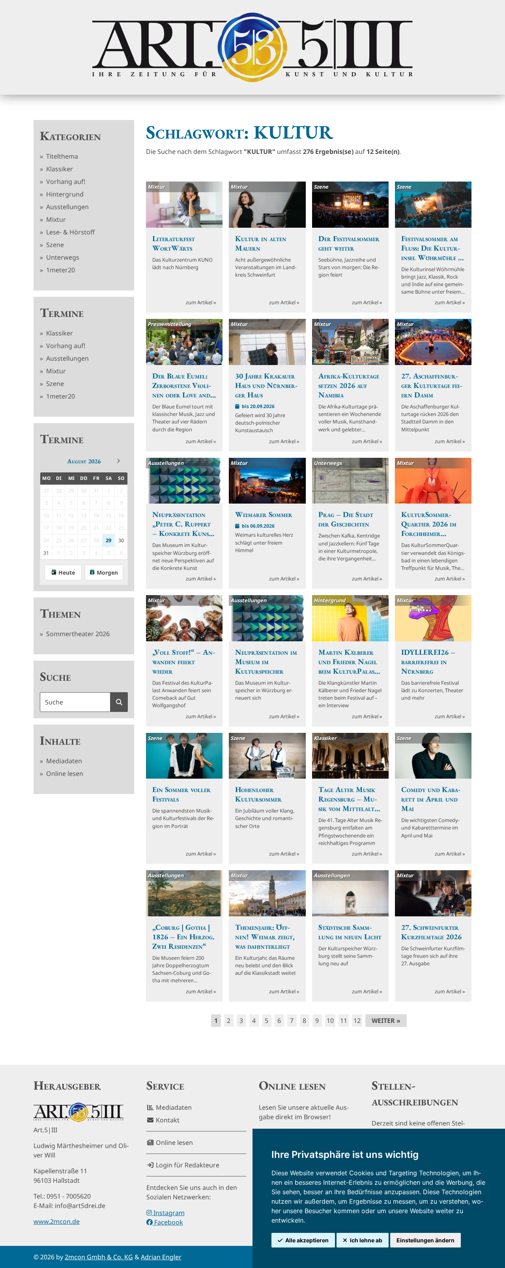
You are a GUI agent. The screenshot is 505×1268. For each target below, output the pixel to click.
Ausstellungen (67, 206)
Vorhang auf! (65, 181)
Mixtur (55, 219)
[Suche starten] (119, 702)
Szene (54, 244)
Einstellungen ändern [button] (425, 1240)
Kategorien (70, 135)
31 (46, 552)
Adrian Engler (161, 1257)
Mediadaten (63, 761)
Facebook (168, 1222)
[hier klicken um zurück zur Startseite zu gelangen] (252, 47)
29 (108, 540)
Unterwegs (62, 257)
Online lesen (64, 773)
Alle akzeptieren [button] (307, 1240)
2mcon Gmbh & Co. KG (99, 1257)
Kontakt (167, 1120)
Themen (60, 613)
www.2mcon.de (57, 1221)
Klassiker (59, 169)
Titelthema (61, 156)
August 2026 (84, 461)
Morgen (107, 572)
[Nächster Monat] (118, 461)
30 (121, 540)
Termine (62, 312)
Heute (66, 572)
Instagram (168, 1212)
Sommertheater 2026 (77, 633)
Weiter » (386, 1020)
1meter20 (60, 270)
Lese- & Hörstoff (70, 232)
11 (343, 1020)
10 (330, 1020)
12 (357, 1020)
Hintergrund (64, 194)
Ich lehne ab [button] (366, 1240)
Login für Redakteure (186, 1165)
